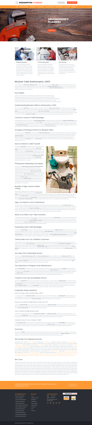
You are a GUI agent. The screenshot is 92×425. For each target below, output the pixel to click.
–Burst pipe (71, 352)
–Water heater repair (54, 355)
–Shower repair (31, 355)
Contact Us (73, 6)
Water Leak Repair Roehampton (20, 416)
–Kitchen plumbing (29, 353)
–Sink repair (41, 355)
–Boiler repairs (41, 345)
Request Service (52, 30)
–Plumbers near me (60, 353)
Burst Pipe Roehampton (19, 397)
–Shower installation (24, 355)
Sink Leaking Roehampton (19, 410)
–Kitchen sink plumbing (38, 353)
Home (17, 6)
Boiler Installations (49, 6)
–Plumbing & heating (68, 353)
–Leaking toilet (52, 353)
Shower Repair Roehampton (20, 408)
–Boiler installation (31, 342)
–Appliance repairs (18, 345)
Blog (32, 408)
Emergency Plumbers (24, 6)
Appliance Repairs (59, 6)
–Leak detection (46, 353)
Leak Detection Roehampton (20, 401)
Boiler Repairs (33, 6)
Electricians (67, 6)
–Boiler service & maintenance (70, 351)
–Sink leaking (36, 355)
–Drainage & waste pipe (71, 342)
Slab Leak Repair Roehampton (20, 412)
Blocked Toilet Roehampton (19, 395)
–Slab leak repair (47, 355)
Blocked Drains (40, 6)
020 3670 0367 (61, 3)
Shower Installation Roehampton (20, 406)
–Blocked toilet (60, 352)
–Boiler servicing (47, 342)
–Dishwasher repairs (25, 346)
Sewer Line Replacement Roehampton (21, 405)
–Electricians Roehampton (34, 352)
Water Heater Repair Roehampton (21, 414)
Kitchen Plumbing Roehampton (20, 399)
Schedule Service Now (72, 2)
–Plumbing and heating (70, 355)
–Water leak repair (62, 355)
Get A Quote (72, 385)
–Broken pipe (65, 352)
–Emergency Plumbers (54, 351)
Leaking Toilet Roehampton (19, 403)
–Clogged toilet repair (21, 353)
